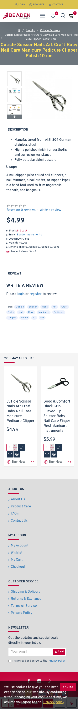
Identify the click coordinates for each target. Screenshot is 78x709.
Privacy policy (53, 702)
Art (54, 307)
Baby (11, 312)
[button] (14, 72)
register (36, 294)
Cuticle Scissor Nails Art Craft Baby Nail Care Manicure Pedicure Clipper (20, 411)
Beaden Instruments (29, 234)
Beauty (30, 30)
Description (18, 130)
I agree (68, 687)
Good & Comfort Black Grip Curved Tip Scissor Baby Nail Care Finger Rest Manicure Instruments (56, 416)
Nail (21, 312)
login (21, 294)
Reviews (14, 274)
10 (34, 317)
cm (42, 317)
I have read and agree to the (39, 661)
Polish (24, 317)
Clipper (12, 317)
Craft (64, 307)
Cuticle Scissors (50, 30)
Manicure (43, 312)
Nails (45, 307)
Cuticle (20, 307)
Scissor (33, 307)
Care (30, 312)
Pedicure (59, 312)
